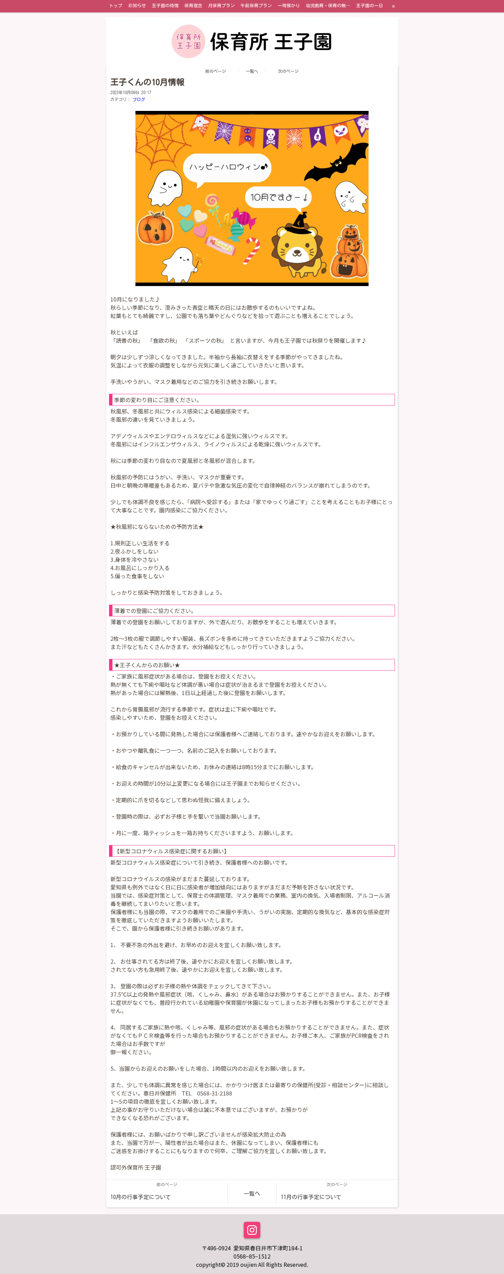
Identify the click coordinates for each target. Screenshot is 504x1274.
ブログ (139, 99)
